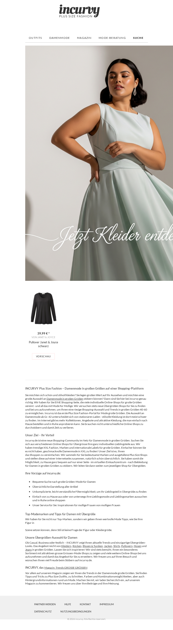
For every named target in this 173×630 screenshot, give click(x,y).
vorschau (43, 356)
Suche (138, 37)
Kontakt (85, 604)
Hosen (137, 546)
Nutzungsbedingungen (75, 611)
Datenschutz (43, 611)
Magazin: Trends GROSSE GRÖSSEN (65, 567)
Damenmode (59, 37)
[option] (43, 326)
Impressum (107, 604)
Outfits (35, 37)
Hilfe (67, 604)
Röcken (77, 546)
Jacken (108, 546)
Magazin (84, 37)
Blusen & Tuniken (93, 546)
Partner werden (45, 604)
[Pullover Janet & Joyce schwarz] (43, 310)
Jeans (28, 549)
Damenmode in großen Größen (65, 398)
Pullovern (127, 546)
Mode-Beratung (112, 37)
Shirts (116, 546)
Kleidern (66, 546)
